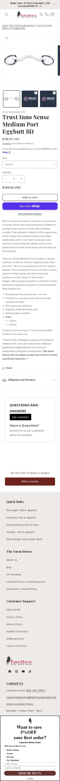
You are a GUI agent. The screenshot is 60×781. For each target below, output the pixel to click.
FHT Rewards (13, 574)
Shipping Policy (15, 638)
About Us (11, 560)
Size (4, 158)
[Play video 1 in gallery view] (30, 98)
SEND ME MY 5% (30, 773)
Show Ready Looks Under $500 (24, 539)
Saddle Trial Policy (17, 631)
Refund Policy (14, 624)
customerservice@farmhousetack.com (31, 697)
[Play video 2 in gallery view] (48, 98)
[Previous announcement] (5, 4)
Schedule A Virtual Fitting (21, 589)
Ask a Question (20, 417)
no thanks (30, 779)
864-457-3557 (35, 690)
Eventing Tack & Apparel (21, 517)
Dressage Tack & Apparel (21, 510)
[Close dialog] (58, 717)
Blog (8, 567)
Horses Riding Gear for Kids (22, 524)
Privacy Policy (14, 617)
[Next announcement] (54, 4)
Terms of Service (16, 646)
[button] (6, 14)
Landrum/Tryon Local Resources (25, 581)
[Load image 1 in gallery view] (11, 98)
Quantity (7, 172)
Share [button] (9, 368)
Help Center (13, 609)
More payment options (30, 213)
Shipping (6, 143)
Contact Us (14, 683)
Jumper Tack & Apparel (20, 532)
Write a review (30, 481)
